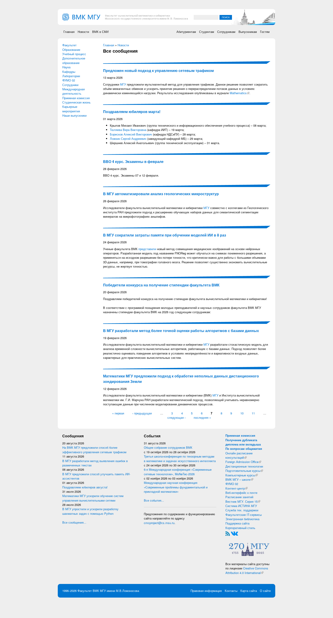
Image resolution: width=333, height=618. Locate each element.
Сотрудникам (226, 32)
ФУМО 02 (68, 80)
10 (242, 413)
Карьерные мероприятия (71, 108)
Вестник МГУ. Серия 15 (242, 501)
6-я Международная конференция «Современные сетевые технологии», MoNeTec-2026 (178, 471)
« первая (118, 413)
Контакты (231, 590)
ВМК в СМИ (100, 32)
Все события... (154, 500)
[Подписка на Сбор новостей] (227, 533)
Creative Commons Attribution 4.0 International (246, 570)
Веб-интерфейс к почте (241, 492)
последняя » (202, 417)
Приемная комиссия (76, 98)
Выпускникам (248, 32)
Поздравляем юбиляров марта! (131, 111)
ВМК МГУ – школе (239, 479)
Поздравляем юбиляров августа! (85, 487)
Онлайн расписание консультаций (239, 455)
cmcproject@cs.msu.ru (159, 523)
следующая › (176, 417)
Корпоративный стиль (240, 528)
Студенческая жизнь (76, 102)
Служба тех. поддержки (241, 510)
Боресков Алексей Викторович (131, 134)
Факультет (69, 45)
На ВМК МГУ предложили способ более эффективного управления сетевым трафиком (94, 449)
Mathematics (239, 93)
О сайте (265, 590)
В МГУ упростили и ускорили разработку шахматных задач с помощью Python (90, 511)
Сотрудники (70, 85)
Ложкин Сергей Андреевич (128, 138)
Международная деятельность (73, 91)
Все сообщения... (74, 522)
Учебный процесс (74, 54)
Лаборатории (71, 76)
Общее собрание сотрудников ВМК (168, 447)
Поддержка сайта (237, 523)
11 (253, 413)
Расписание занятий (239, 497)
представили (147, 249)
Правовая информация (206, 590)
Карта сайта (248, 590)
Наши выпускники (74, 115)
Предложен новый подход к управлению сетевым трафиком (158, 70)
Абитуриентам (186, 32)
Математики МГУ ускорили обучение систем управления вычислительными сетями (92, 498)
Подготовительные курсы (244, 470)
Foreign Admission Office (243, 462)
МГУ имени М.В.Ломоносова (119, 590)
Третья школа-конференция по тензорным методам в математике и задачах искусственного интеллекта (180, 458)
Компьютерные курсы (241, 475)
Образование (71, 49)
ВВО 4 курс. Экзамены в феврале (133, 161)
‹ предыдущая (142, 413)
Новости (83, 32)
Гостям (265, 32)
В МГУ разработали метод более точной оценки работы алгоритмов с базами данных (181, 330)
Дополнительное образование (73, 60)
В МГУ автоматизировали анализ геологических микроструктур (161, 193)
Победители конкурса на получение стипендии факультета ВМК (161, 285)
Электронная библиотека (242, 519)
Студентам (206, 32)
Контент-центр (236, 488)
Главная (69, 32)
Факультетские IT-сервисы (243, 514)
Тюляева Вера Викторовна (128, 130)
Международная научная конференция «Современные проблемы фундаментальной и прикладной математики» (176, 487)
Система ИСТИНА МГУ (241, 506)
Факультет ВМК (88, 590)
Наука (66, 67)
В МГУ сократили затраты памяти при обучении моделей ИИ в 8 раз (164, 235)
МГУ (123, 84)
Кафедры (68, 71)
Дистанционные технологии (244, 466)
